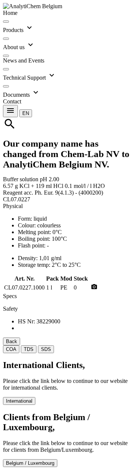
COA (11, 349)
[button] (25, 113)
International (19, 401)
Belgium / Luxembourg (30, 463)
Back (11, 341)
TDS (29, 349)
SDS (46, 349)
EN (25, 113)
